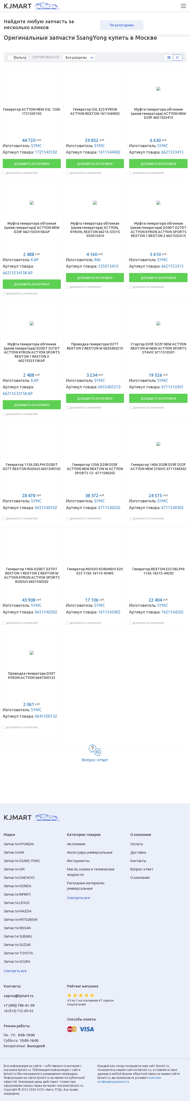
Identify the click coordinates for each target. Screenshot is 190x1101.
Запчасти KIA (14, 852)
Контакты (138, 861)
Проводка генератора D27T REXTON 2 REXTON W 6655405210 (95, 346)
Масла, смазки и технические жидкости (91, 872)
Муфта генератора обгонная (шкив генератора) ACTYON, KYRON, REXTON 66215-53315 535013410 (95, 229)
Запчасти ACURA (17, 961)
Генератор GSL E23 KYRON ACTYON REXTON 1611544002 (95, 111)
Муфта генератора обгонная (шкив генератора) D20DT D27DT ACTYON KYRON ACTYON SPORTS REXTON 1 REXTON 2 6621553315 (158, 229)
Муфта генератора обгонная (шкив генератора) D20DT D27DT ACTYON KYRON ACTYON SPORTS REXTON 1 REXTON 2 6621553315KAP (32, 352)
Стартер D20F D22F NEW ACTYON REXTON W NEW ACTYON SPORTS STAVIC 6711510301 (158, 348)
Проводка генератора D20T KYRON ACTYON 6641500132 (31, 675)
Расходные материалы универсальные (85, 885)
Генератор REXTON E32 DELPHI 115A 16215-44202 (158, 571)
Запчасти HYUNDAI (19, 844)
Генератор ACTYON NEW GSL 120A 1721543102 (31, 111)
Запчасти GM (14, 869)
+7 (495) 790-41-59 (19, 1005)
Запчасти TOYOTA (18, 953)
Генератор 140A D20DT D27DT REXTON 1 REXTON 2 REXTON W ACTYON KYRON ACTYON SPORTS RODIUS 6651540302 (32, 575)
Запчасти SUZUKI (17, 945)
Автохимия (76, 844)
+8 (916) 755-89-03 (18, 1011)
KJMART (18, 5)
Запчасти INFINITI (17, 894)
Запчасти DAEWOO (19, 878)
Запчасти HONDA (17, 886)
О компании (140, 878)
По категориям (122, 25)
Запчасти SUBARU (18, 936)
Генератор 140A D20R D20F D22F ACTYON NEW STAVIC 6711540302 (158, 467)
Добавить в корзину (32, 163)
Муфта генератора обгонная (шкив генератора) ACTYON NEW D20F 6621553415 (158, 113)
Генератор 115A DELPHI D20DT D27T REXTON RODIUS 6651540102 (32, 467)
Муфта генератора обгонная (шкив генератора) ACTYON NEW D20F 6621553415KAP (31, 227)
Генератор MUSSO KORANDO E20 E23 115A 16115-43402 (95, 571)
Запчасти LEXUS (16, 903)
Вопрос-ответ (95, 760)
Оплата (136, 844)
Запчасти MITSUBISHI (20, 920)
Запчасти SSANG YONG (22, 861)
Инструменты (78, 861)
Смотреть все (15, 971)
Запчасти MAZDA (17, 911)
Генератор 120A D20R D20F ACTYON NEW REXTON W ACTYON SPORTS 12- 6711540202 (95, 469)
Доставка (138, 852)
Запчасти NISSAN (17, 928)
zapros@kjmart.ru (18, 996)
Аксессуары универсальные (90, 852)
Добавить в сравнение (22, 173)
